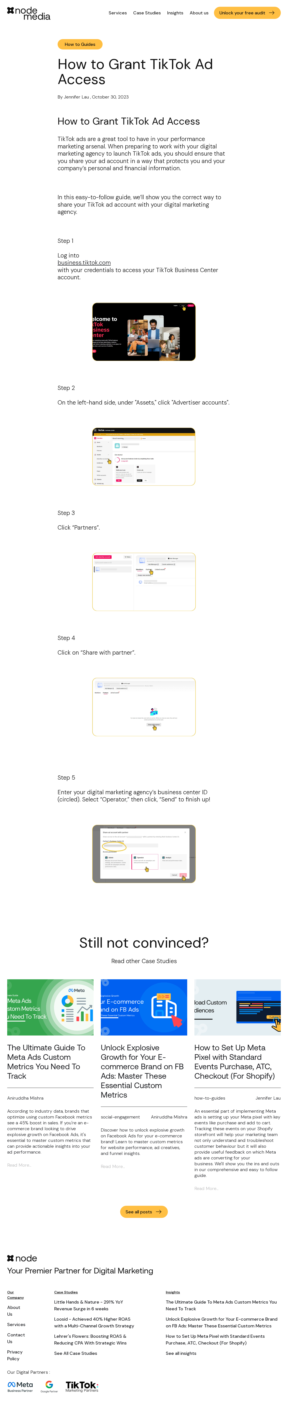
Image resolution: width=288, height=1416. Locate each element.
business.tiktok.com (84, 262)
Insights (175, 13)
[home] (31, 13)
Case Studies (147, 13)
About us (199, 13)
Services (118, 13)
